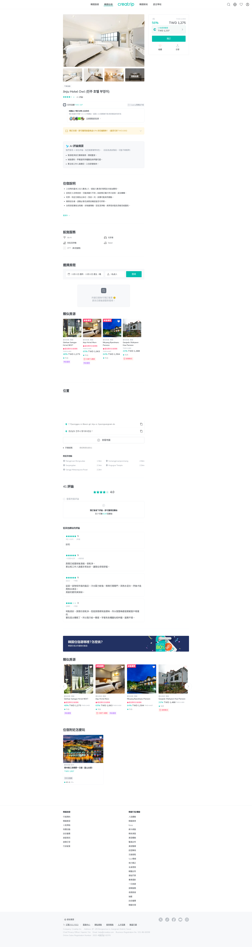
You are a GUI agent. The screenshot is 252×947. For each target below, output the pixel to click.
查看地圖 (106, 440)
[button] (103, 131)
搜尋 (134, 274)
